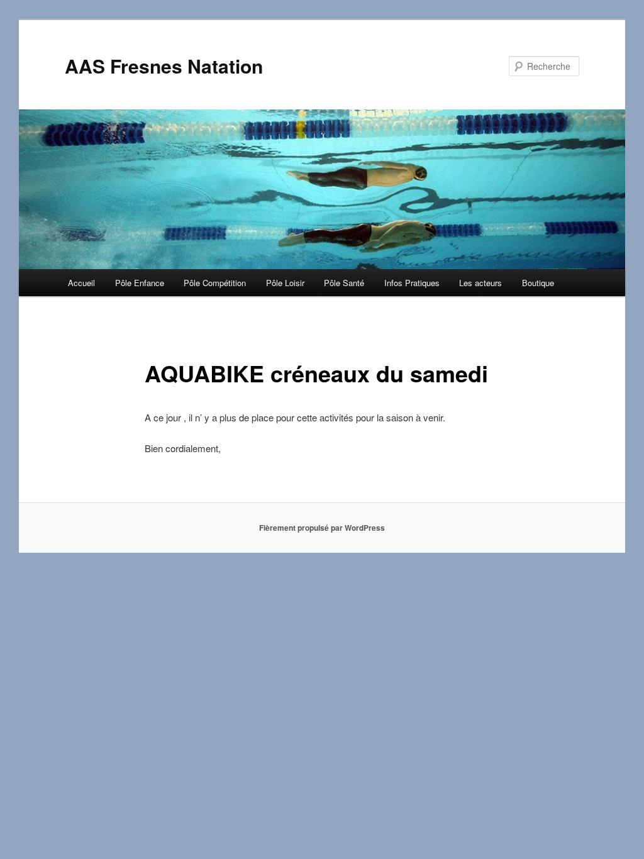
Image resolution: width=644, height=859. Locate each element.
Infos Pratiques (412, 283)
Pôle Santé (344, 283)
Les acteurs (480, 283)
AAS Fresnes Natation (164, 65)
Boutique (538, 283)
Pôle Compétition (215, 283)
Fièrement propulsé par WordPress (322, 527)
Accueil (81, 283)
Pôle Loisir (285, 283)
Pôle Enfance (139, 283)
